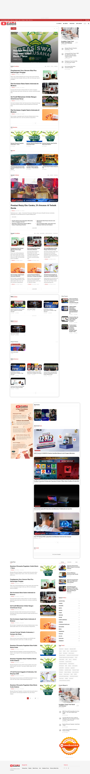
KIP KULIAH (61, 665)
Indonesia (74, 659)
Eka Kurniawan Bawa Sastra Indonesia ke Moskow (25, 85)
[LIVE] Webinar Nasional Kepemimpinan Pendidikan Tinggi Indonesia (50, 310)
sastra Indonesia (75, 672)
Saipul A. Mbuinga (67, 672)
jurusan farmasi (68, 661)
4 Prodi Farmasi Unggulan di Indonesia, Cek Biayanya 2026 (50, 275)
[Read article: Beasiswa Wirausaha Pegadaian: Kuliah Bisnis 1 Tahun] (19, 136)
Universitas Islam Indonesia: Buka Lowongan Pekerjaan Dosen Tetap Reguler (18, 168)
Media (66, 23)
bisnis (60, 651)
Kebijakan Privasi (45, 768)
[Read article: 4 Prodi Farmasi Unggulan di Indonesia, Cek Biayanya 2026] (51, 268)
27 (35, 698)
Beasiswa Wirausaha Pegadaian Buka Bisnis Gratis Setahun (23, 686)
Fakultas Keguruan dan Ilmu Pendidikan (66, 657)
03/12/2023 (33, 374)
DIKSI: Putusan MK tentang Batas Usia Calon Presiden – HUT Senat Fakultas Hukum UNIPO (70, 712)
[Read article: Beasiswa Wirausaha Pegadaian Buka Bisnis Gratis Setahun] (48, 689)
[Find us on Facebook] (81, 20)
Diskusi (60, 610)
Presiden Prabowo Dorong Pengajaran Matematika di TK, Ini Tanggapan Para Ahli (22, 221)
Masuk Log (12, 20)
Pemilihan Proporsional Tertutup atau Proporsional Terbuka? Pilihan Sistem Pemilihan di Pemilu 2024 (56, 481)
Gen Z (70, 659)
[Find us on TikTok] (84, 20)
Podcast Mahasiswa (14, 352)
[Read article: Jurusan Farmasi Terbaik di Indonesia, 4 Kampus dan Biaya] (34, 268)
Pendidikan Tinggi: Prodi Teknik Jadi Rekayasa (67, 42)
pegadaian (72, 667)
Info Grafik (79, 23)
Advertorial (37, 450)
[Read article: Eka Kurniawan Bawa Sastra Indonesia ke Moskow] (50, 88)
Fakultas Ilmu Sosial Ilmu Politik (72, 655)
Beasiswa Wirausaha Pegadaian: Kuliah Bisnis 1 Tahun (23, 53)
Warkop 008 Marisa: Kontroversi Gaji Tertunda (72, 573)
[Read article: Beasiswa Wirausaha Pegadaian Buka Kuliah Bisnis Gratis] (34, 136)
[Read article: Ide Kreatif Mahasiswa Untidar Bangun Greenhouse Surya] (50, 101)
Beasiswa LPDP (72, 648)
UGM (71, 674)
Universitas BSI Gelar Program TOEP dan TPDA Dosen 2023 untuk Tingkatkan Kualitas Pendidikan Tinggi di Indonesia (72, 55)
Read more (14, 216)
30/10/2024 (17, 210)
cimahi (64, 651)
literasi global (74, 665)
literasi (69, 665)
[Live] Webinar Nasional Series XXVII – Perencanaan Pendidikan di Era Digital (34, 372)
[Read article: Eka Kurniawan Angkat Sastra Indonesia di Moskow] (50, 114)
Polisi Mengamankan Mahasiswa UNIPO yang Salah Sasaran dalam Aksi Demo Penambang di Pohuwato (72, 589)
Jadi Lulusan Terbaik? (31, 309)
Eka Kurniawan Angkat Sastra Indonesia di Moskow (25, 111)
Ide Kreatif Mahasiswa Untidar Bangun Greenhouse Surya (23, 98)
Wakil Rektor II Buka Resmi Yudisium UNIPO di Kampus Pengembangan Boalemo (21, 224)
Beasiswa (15, 47)
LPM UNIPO (61, 667)
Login (88, 20)
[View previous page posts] (33, 123)
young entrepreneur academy (64, 680)
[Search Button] (88, 23)
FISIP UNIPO (61, 659)
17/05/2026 (17, 74)
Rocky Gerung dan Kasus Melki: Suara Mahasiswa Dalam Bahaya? (72, 581)
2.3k (23, 74)
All (45, 66)
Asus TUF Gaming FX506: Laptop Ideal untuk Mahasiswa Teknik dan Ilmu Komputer (46, 224)
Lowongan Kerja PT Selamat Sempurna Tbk (50, 167)
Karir (40, 768)
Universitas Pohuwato (74, 676)
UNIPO (75, 674)
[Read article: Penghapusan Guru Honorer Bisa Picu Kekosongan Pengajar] (50, 75)
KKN (66, 665)
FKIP (66, 659)
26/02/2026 (36, 482)
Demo (68, 651)
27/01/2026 (75, 314)
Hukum (52, 66)
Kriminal (56, 66)
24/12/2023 (17, 312)
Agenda (51, 175)
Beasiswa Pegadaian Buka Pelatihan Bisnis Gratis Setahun (49, 144)
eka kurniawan (71, 653)
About (20, 20)
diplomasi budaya (74, 651)
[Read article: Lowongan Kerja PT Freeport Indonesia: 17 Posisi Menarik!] (34, 159)
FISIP (76, 657)
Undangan (23, 20)
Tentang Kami (24, 768)
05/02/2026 (50, 312)
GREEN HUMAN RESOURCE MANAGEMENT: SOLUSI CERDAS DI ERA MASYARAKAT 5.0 (73, 310)
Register (16, 20)
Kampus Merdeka (48, 233)
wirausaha (71, 678)
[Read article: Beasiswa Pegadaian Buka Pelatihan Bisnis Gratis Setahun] (50, 136)
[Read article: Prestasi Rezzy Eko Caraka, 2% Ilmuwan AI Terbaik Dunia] (34, 190)
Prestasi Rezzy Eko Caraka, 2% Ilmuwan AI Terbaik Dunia (33, 206)
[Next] (57, 342)
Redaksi (15, 59)
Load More (34, 227)
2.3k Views (12, 312)
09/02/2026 (36, 538)
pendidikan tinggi (68, 669)
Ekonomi (61, 615)
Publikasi (72, 23)
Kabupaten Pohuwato (63, 663)
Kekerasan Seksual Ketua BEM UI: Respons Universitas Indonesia (73, 567)
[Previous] (56, 342)
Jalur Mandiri (61, 661)
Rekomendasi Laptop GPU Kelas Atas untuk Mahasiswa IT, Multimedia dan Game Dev (53, 509)
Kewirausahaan (71, 663)
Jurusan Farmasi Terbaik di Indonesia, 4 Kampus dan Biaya (34, 275)
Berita (59, 23)
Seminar (60, 674)
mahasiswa (67, 667)
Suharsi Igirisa (66, 674)
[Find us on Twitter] (82, 20)
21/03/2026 (36, 454)
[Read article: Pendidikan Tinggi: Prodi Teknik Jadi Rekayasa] (70, 33)
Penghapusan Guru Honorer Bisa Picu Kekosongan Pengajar (24, 71)
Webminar (61, 640)
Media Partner (35, 768)
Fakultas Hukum (62, 655)
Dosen (38, 233)
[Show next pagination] (38, 698)
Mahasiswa (42, 233)
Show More (34, 315)
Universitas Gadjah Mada (63, 676)
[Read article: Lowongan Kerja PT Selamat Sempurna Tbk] (50, 159)
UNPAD (66, 678)
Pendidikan (55, 233)
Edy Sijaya (65, 653)
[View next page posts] (35, 123)
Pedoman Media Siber (54, 768)
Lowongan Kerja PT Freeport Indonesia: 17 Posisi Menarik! (32, 167)
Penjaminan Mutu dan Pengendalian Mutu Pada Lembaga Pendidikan (17, 387)
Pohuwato (61, 672)
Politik (60, 636)
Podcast (61, 633)
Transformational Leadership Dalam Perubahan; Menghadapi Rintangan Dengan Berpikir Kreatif (50, 373)
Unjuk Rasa (61, 678)
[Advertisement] (45, 8)
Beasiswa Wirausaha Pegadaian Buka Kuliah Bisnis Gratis (34, 144)
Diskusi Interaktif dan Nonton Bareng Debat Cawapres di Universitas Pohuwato (17, 310)
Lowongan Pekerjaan (64, 624)
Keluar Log (30, 20)
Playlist (27, 20)
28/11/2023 (33, 310)
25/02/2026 (36, 510)
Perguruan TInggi (75, 669)
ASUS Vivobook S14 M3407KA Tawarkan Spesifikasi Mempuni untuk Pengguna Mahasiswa (54, 453)
